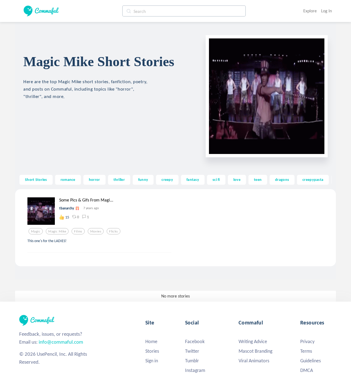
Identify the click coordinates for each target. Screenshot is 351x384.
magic (35, 231)
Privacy (307, 341)
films (78, 231)
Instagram (195, 370)
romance (68, 179)
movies (95, 231)
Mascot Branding (255, 351)
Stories (152, 351)
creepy (167, 179)
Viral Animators (254, 361)
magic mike (57, 231)
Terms (306, 351)
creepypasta (312, 179)
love (236, 179)
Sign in (151, 361)
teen (258, 179)
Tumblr (192, 361)
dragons (282, 179)
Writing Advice (253, 341)
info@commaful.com (61, 342)
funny (143, 179)
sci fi (216, 179)
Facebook (195, 341)
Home (151, 341)
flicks (113, 231)
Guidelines (310, 361)
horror (94, 179)
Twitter (192, 351)
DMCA (306, 370)
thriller (119, 179)
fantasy (192, 179)
